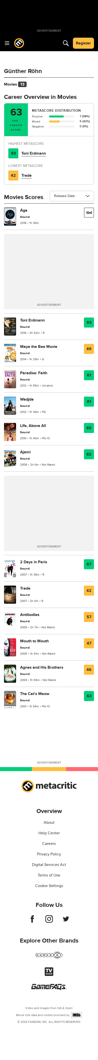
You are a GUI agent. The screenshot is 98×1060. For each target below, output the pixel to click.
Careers (49, 843)
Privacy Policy (49, 854)
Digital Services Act (49, 864)
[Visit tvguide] (49, 974)
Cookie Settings (49, 885)
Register (83, 43)
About (49, 822)
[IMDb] (76, 1015)
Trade (26, 175)
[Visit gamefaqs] (49, 988)
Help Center (49, 833)
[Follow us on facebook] (32, 921)
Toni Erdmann (33, 153)
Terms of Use (49, 875)
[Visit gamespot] (49, 958)
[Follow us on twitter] (66, 921)
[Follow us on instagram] (49, 921)
